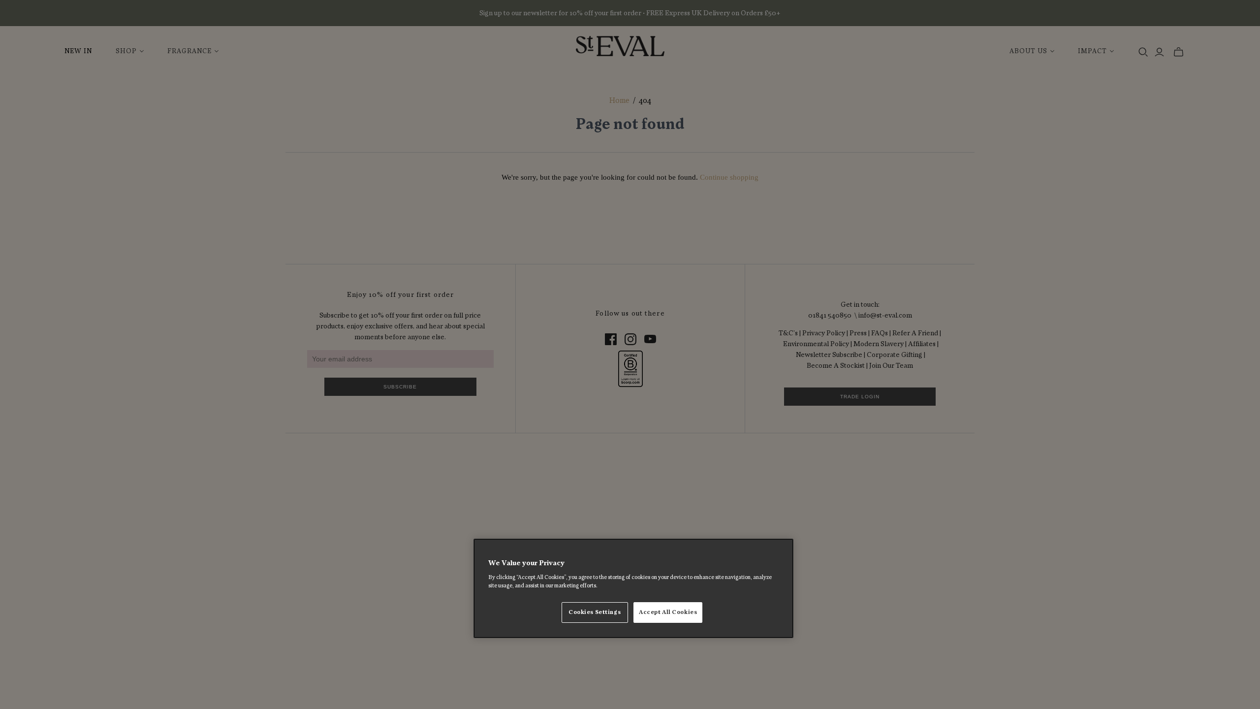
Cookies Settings (594, 612)
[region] (633, 588)
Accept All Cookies (668, 612)
